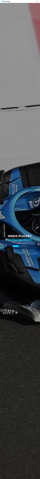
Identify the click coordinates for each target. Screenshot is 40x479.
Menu (37, 1)
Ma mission (16, 246)
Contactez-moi (23, 246)
